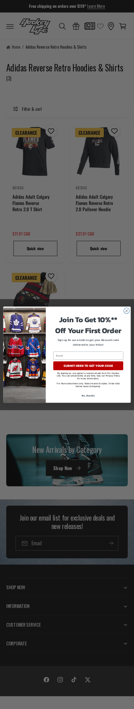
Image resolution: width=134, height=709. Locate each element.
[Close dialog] (126, 310)
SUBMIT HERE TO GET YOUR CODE (88, 365)
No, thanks (88, 395)
